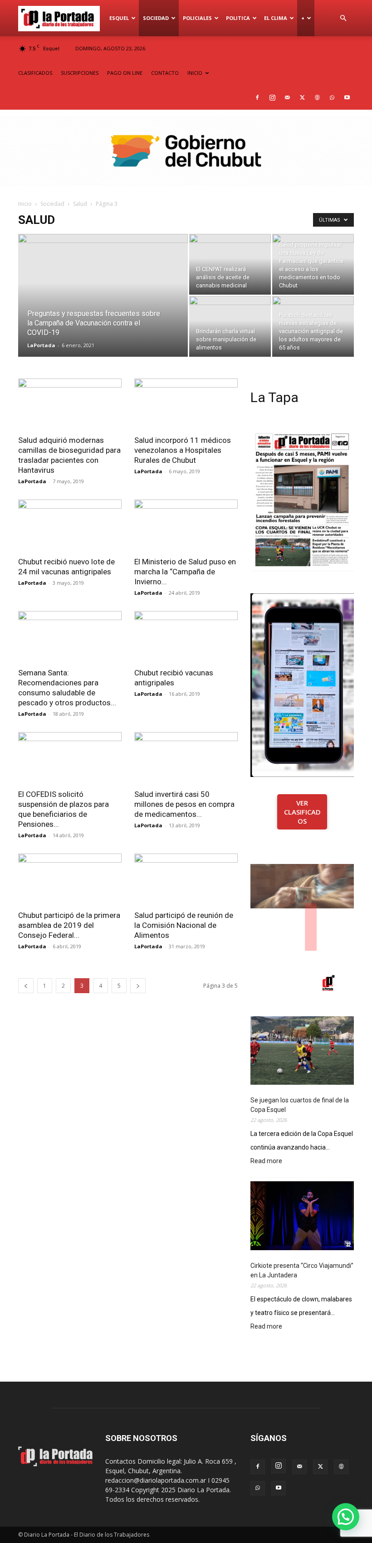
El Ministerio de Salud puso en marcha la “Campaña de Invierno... (185, 571)
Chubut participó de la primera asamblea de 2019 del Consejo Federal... (69, 925)
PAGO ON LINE (124, 72)
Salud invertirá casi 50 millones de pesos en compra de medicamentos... (184, 804)
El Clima (275, 18)
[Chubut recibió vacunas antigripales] (186, 636)
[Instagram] (272, 97)
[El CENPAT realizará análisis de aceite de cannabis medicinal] (230, 264)
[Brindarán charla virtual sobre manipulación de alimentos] (230, 326)
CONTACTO (165, 72)
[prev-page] (26, 985)
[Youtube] (347, 97)
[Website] (317, 97)
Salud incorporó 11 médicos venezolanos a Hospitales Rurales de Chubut (182, 450)
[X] (302, 97)
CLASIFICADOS (35, 72)
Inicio (25, 204)
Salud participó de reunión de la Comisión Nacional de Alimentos (183, 925)
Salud (80, 204)
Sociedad (156, 18)
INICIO (194, 72)
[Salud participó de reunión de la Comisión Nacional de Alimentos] (186, 879)
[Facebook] (257, 97)
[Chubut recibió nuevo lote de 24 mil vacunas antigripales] (70, 525)
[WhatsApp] (332, 97)
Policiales (197, 18)
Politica (238, 18)
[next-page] (138, 985)
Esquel (119, 18)
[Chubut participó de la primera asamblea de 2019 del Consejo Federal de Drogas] (70, 879)
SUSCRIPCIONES (79, 72)
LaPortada (41, 345)
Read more (266, 1161)
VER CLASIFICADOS (302, 811)
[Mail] (287, 97)
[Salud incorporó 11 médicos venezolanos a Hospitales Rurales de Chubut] (186, 404)
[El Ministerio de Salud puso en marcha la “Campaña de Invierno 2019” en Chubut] (186, 525)
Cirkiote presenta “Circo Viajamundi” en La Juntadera (301, 1270)
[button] (343, 18)
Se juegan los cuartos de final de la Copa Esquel (299, 1105)
